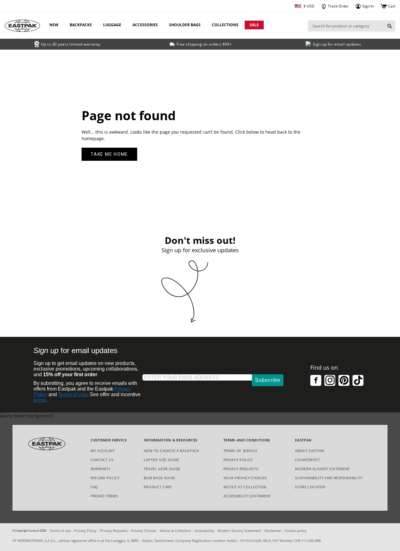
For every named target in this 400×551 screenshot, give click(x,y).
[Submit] (389, 26)
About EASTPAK (310, 450)
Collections (225, 24)
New (53, 24)
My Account (103, 450)
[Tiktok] (357, 380)
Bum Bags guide (159, 477)
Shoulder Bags (185, 24)
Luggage (112, 24)
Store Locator (310, 487)
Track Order (338, 6)
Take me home (109, 154)
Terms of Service (240, 450)
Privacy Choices (143, 530)
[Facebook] (315, 380)
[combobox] (346, 26)
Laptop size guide (161, 459)
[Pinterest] (343, 380)
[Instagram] (329, 380)
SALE (254, 24)
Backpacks (81, 24)
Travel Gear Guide (162, 468)
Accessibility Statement (247, 496)
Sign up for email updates (337, 44)
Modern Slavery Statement (322, 469)
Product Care (158, 487)
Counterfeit (307, 459)
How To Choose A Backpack (171, 450)
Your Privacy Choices (245, 477)
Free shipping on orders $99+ (204, 44)
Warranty (100, 468)
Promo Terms (104, 496)
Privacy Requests (240, 469)
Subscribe (267, 380)
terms (39, 400)
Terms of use (60, 530)
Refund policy (105, 477)
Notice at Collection (245, 487)
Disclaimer (272, 530)
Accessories (145, 24)
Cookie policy (296, 530)
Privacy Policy (238, 459)
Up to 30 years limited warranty (71, 44)
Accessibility (204, 530)
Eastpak (34, 531)
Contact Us (102, 459)
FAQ (94, 487)
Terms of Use (72, 394)
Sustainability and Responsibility (328, 477)
